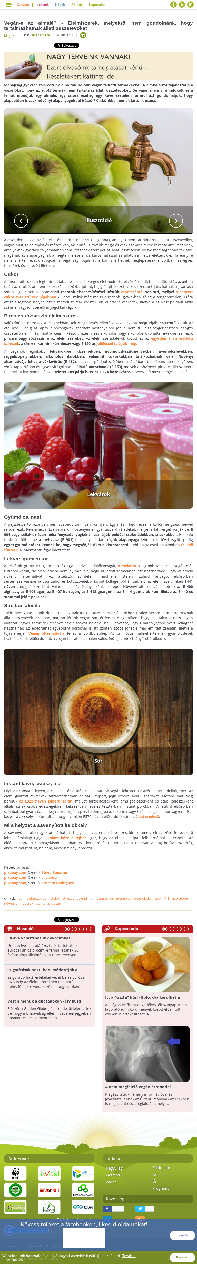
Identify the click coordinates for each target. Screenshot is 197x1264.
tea (37, 903)
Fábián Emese (40, 35)
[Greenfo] (15, 1206)
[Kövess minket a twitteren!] (182, 4)
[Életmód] (83, 35)
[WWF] (15, 1173)
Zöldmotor (161, 1167)
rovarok (27, 903)
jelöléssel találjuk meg (116, 343)
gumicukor (105, 898)
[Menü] (8, 4)
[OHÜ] (83, 1173)
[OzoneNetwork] (83, 1189)
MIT (166, 898)
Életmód (113, 1175)
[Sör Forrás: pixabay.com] (98, 711)
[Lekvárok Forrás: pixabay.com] (98, 444)
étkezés (68, 898)
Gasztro (23, 5)
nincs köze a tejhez (68, 837)
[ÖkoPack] (15, 1189)
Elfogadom (182, 1257)
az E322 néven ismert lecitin (45, 801)
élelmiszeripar (37, 898)
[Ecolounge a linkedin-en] (190, 4)
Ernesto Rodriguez (58, 882)
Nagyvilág (114, 1168)
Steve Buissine (54, 872)
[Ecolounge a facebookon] (173, 4)
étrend (82, 898)
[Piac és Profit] (49, 1189)
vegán (56, 903)
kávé (157, 898)
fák (92, 898)
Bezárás (183, 1235)
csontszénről (132, 291)
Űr (155, 1181)
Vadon (111, 1182)
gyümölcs (123, 898)
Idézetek (42, 5)
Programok (162, 1188)
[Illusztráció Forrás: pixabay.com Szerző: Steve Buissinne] (98, 171)
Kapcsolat (97, 5)
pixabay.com (15, 872)
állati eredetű (147, 816)
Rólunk (77, 5)
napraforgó (180, 898)
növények (11, 903)
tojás (46, 903)
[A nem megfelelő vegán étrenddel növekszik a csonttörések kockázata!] (147, 1053)
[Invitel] (49, 1173)
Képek (60, 5)
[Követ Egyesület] (83, 1206)
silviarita (49, 877)
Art (155, 1174)
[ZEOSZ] (49, 1206)
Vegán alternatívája (46, 633)
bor (21, 898)
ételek (55, 898)
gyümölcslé (142, 898)
